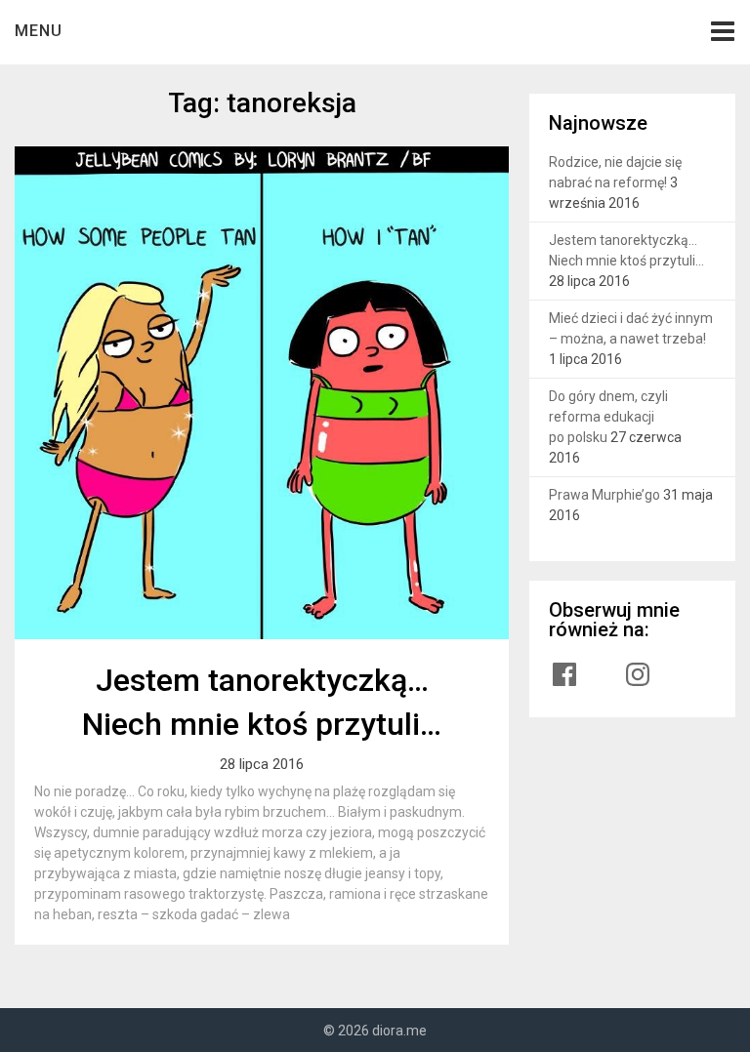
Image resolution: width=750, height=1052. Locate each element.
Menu (38, 30)
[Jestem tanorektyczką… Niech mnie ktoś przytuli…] (262, 393)
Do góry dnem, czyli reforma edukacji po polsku (608, 416)
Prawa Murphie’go (604, 495)
